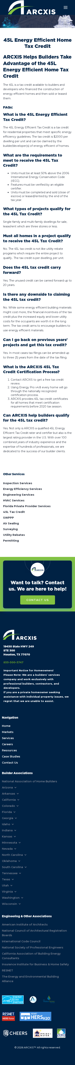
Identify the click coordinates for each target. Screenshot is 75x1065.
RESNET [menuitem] (7, 970)
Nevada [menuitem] (7, 848)
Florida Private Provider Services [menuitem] (27, 506)
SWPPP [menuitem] (8, 517)
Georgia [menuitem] (7, 818)
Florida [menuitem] (7, 812)
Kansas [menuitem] (7, 836)
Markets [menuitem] (7, 732)
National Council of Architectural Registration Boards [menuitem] (34, 933)
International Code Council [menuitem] (21, 941)
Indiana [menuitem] (7, 830)
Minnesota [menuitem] (9, 842)
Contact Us (37, 600)
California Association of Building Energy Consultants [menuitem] (31, 956)
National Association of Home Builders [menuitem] (29, 781)
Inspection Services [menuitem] (17, 483)
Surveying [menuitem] (10, 529)
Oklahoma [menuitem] (9, 861)
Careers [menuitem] (7, 744)
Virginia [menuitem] (7, 891)
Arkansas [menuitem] (8, 793)
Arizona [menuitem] (7, 787)
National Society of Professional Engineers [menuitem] (32, 947)
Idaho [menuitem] (6, 824)
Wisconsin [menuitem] (9, 904)
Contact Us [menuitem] (10, 762)
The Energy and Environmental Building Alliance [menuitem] (30, 979)
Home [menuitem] (6, 726)
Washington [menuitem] (11, 897)
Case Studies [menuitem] (11, 756)
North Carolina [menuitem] (12, 855)
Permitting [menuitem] (11, 540)
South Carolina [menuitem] (12, 867)
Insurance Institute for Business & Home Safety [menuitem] (35, 964)
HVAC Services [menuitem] (13, 500)
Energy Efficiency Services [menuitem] (22, 489)
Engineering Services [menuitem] (18, 494)
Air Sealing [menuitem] (11, 523)
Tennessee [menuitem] (10, 873)
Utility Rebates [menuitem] (14, 535)
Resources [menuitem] (9, 750)
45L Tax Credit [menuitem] (14, 512)
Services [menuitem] (8, 738)
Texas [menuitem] (6, 879)
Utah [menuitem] (5, 885)
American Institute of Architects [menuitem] (25, 924)
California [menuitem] (9, 799)
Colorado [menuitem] (8, 806)
